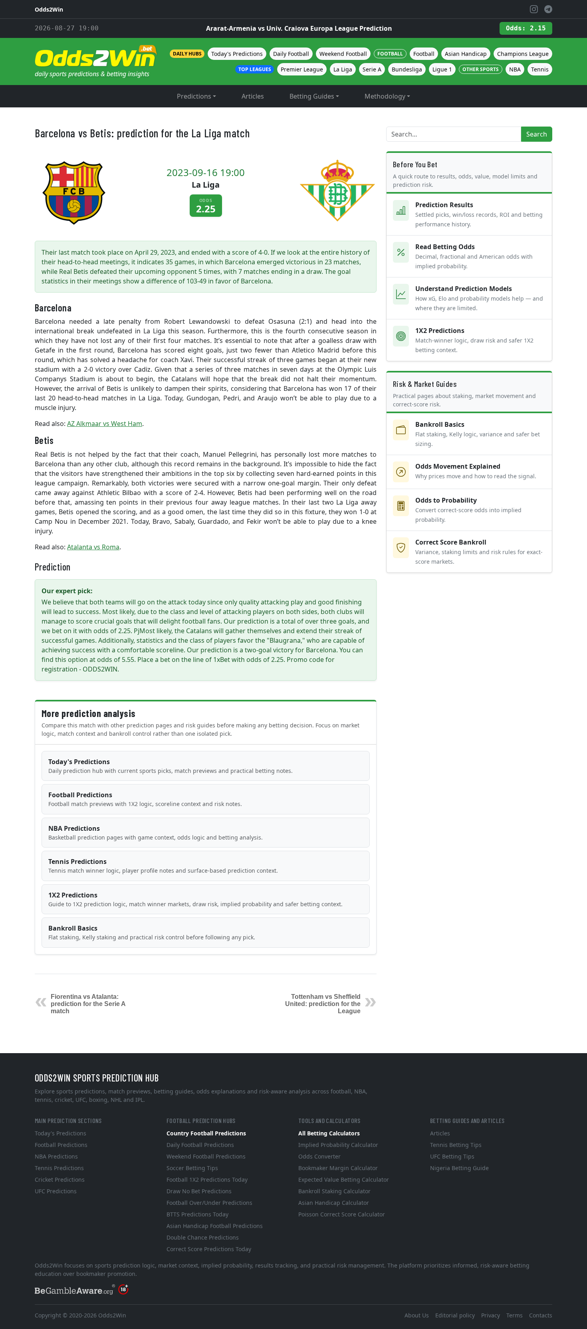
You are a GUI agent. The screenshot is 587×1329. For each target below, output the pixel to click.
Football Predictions (145, 799)
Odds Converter (319, 1156)
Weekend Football (343, 53)
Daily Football (291, 53)
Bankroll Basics (151, 932)
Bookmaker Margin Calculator (338, 1168)
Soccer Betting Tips (192, 1168)
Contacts (540, 1315)
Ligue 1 (442, 69)
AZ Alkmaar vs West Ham (104, 423)
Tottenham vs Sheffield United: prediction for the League (323, 1003)
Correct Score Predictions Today (209, 1249)
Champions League (523, 53)
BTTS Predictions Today (197, 1214)
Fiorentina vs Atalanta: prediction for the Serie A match (88, 1003)
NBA (515, 69)
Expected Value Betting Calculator (343, 1179)
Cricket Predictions (60, 1179)
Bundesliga (407, 69)
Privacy (490, 1315)
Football (423, 53)
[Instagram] (534, 9)
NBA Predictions (155, 832)
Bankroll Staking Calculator (334, 1191)
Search (536, 134)
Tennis (540, 69)
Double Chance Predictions (203, 1237)
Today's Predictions (237, 53)
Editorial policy (455, 1315)
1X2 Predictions (195, 899)
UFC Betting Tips (452, 1156)
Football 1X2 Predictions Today (207, 1179)
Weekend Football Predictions (206, 1156)
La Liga (342, 69)
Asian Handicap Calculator (333, 1202)
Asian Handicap (466, 53)
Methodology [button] (385, 96)
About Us (417, 1315)
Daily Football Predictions (200, 1145)
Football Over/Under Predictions (209, 1202)
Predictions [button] (194, 96)
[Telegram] (548, 9)
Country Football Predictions (206, 1133)
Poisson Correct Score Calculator (341, 1214)
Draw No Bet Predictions (199, 1191)
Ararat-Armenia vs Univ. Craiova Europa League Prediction (299, 28)
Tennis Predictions (163, 865)
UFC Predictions (56, 1191)
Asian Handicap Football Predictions (215, 1226)
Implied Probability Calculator (338, 1145)
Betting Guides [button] (312, 96)
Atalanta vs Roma (93, 547)
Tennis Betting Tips (456, 1145)
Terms (514, 1315)
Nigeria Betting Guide (459, 1168)
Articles (253, 96)
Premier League (302, 69)
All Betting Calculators (329, 1133)
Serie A (372, 69)
